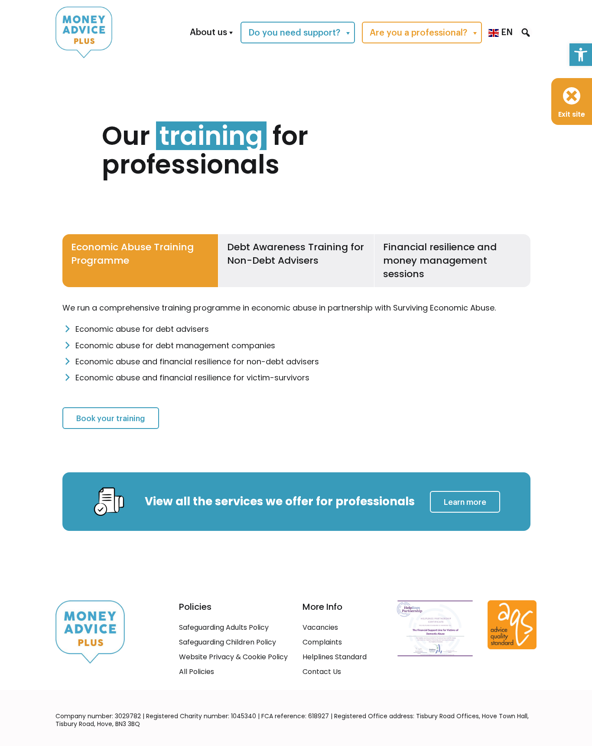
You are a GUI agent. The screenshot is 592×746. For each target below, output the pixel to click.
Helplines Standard (335, 657)
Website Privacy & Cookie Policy (233, 657)
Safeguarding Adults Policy (224, 627)
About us (208, 32)
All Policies (196, 672)
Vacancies (320, 627)
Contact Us (322, 672)
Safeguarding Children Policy (227, 642)
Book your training (117, 418)
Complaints (322, 642)
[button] (580, 54)
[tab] (140, 260)
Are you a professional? (418, 33)
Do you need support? (294, 33)
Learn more (465, 502)
